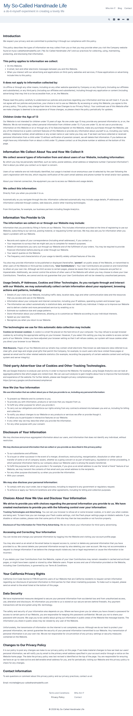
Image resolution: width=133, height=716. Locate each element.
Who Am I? (110, 8)
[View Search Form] (109, 19)
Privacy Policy (58, 697)
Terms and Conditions (59, 693)
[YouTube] (119, 19)
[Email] (128, 19)
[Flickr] (123, 19)
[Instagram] (114, 19)
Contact (128, 8)
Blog (120, 8)
